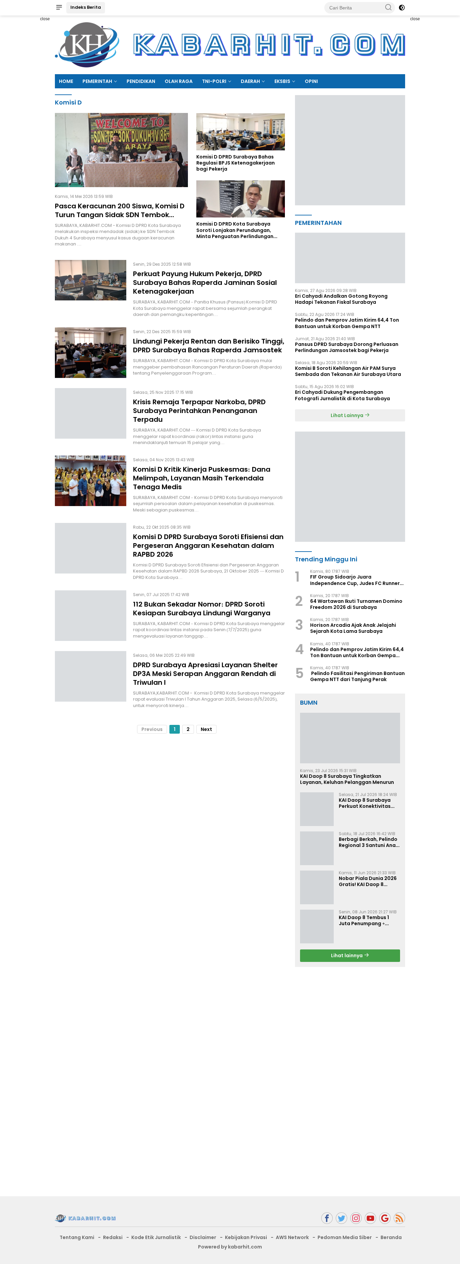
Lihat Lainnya (347, 415)
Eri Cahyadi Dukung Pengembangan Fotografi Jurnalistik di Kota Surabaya (342, 395)
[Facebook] (327, 1218)
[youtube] (370, 1218)
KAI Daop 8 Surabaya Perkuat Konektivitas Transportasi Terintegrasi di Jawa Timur (365, 803)
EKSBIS (282, 81)
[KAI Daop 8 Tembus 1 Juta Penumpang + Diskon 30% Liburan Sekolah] (317, 926)
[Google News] (385, 1218)
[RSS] (399, 1218)
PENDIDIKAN (141, 81)
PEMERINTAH (97, 81)
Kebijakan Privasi (246, 1237)
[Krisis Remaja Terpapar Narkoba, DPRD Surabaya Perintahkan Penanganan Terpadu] (90, 416)
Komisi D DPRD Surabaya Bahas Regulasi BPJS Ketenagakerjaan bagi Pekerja (235, 162)
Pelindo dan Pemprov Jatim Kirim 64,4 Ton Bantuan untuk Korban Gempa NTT (347, 323)
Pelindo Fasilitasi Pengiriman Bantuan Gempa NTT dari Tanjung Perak (357, 676)
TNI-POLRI (214, 81)
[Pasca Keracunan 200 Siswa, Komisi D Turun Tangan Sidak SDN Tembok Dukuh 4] (121, 150)
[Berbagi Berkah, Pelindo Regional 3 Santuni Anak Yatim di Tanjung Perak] (317, 848)
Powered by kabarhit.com (230, 1246)
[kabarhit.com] (85, 1217)
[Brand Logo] (230, 44)
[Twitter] (341, 1218)
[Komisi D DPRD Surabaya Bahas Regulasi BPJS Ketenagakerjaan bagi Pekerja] (240, 131)
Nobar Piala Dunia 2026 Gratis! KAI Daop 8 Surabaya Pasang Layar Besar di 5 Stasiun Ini (368, 881)
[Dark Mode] (401, 7)
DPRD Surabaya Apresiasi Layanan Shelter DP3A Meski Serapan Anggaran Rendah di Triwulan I (205, 673)
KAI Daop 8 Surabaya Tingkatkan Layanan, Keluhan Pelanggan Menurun (347, 779)
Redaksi (113, 1237)
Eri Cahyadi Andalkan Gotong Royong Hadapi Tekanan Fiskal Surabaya (341, 299)
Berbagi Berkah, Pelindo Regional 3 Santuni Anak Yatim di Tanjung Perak (368, 842)
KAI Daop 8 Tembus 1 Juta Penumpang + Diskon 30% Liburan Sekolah (364, 920)
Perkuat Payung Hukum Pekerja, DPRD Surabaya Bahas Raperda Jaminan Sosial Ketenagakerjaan (205, 282)
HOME (66, 81)
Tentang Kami (77, 1237)
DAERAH (250, 81)
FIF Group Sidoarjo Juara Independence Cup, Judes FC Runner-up (356, 580)
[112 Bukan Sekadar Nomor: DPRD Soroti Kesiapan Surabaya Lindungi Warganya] (90, 615)
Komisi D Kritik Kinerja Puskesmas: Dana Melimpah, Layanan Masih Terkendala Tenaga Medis (201, 478)
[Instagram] (356, 1218)
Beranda (391, 1237)
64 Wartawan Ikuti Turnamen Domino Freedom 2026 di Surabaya (356, 604)
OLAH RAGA (179, 81)
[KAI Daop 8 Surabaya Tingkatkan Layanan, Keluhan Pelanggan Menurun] (350, 738)
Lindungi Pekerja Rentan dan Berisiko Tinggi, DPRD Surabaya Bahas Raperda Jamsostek (208, 345)
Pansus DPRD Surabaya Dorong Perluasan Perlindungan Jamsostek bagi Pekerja (346, 347)
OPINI (311, 81)
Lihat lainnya (347, 955)
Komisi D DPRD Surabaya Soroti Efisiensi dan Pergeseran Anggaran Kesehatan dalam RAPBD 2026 (208, 545)
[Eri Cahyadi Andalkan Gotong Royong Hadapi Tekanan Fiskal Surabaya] (350, 258)
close (45, 19)
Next (206, 729)
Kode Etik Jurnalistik (156, 1237)
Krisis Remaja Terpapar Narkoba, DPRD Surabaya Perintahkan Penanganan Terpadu (199, 410)
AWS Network (292, 1237)
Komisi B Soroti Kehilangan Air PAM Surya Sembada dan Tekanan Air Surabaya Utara (348, 371)
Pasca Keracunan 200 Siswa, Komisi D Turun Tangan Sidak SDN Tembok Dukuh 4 (120, 214)
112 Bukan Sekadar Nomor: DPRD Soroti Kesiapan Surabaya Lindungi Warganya (201, 608)
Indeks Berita (85, 7)
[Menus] (59, 7)
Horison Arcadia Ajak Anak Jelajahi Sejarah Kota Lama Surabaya (353, 628)
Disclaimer (203, 1237)
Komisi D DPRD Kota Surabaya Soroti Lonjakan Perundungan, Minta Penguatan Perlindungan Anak (234, 230)
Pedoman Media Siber (345, 1237)
